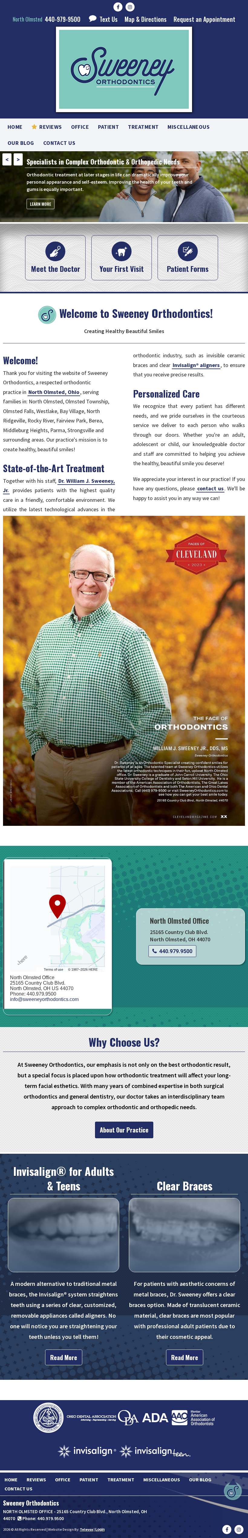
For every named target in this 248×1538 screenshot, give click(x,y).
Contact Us (18, 1489)
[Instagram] (130, 7)
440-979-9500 (46, 19)
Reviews (36, 1479)
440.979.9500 (175, 951)
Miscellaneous (161, 1479)
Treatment (120, 1479)
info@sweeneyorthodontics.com (44, 999)
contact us (210, 488)
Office (62, 1479)
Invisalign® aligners (196, 365)
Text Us (108, 19)
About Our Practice (124, 1129)
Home (11, 1479)
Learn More (40, 216)
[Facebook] (117, 7)
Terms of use (53, 969)
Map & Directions (146, 19)
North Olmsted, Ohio (53, 392)
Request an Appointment (204, 19)
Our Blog (200, 1479)
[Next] (18, 159)
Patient (89, 1479)
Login (100, 1529)
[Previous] (6, 159)
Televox (86, 1529)
